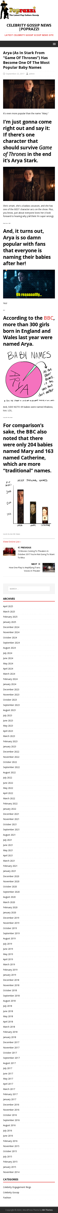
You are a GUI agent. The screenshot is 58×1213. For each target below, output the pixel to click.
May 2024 (8, 663)
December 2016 (11, 1104)
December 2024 (11, 627)
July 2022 (7, 777)
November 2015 (11, 1146)
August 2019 (9, 938)
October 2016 (10, 1115)
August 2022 (9, 772)
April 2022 (8, 793)
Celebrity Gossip (11, 1192)
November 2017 (11, 1047)
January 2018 (9, 1037)
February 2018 (10, 1031)
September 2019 (11, 933)
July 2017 (7, 1068)
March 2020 (9, 902)
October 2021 (10, 824)
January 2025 (9, 621)
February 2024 (10, 679)
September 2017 (11, 1057)
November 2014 (11, 1172)
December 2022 (11, 751)
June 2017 (8, 1073)
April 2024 (8, 668)
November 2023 (11, 694)
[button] (53, 44)
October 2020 (10, 886)
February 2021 (10, 865)
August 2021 (9, 834)
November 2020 (11, 881)
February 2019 (10, 969)
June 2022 (8, 782)
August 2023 (9, 710)
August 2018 (9, 1000)
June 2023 (8, 720)
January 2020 (9, 912)
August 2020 (9, 896)
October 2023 (10, 699)
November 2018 (11, 985)
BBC (48, 317)
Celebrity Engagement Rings (17, 1187)
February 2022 (10, 803)
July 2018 (7, 1005)
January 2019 (9, 974)
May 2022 (8, 787)
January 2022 (9, 808)
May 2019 (8, 954)
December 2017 (11, 1042)
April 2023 (8, 730)
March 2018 (9, 1026)
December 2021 (11, 813)
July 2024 (7, 653)
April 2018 (8, 1021)
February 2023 (10, 741)
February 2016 (10, 1140)
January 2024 (9, 684)
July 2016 (7, 1130)
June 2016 (8, 1135)
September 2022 (11, 767)
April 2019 (8, 959)
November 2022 (11, 756)
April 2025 (8, 606)
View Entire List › (12, 541)
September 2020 (11, 891)
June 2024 (8, 658)
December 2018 (11, 979)
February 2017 (10, 1094)
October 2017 (10, 1052)
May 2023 (8, 725)
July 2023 (7, 715)
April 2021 (8, 855)
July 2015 (7, 1156)
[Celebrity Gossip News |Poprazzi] (20, 17)
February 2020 (10, 907)
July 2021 (7, 839)
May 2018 (8, 1016)
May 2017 (8, 1078)
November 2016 (11, 1109)
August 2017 (9, 1063)
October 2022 (10, 762)
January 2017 (9, 1099)
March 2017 (9, 1089)
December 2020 (11, 876)
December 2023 (11, 689)
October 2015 (10, 1151)
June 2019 (8, 948)
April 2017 (8, 1083)
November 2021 (11, 819)
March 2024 (9, 673)
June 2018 (8, 1011)
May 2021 (8, 850)
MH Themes (47, 1210)
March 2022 (9, 798)
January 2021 (9, 870)
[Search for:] (29, 588)
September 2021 (11, 829)
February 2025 (10, 616)
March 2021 (9, 860)
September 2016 (11, 1120)
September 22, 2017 (15, 73)
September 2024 (11, 642)
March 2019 (9, 964)
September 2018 (11, 995)
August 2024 (9, 647)
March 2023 (9, 736)
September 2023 (11, 704)
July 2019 (7, 943)
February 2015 (10, 1161)
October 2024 (10, 637)
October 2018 (10, 990)
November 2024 (11, 632)
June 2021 (8, 845)
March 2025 (9, 611)
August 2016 (9, 1125)
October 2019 (10, 928)
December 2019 (11, 917)
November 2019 (11, 922)
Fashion (7, 1197)
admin (32, 73)
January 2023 (9, 746)
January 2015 (9, 1166)
